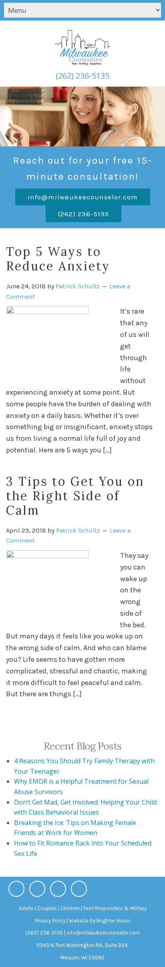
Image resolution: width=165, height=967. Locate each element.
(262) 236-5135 (82, 75)
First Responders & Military (115, 908)
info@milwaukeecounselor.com (83, 197)
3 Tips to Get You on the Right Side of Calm (75, 496)
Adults (26, 908)
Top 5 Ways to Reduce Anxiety (58, 259)
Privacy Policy (50, 921)
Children (70, 908)
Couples (47, 908)
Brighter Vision (113, 921)
